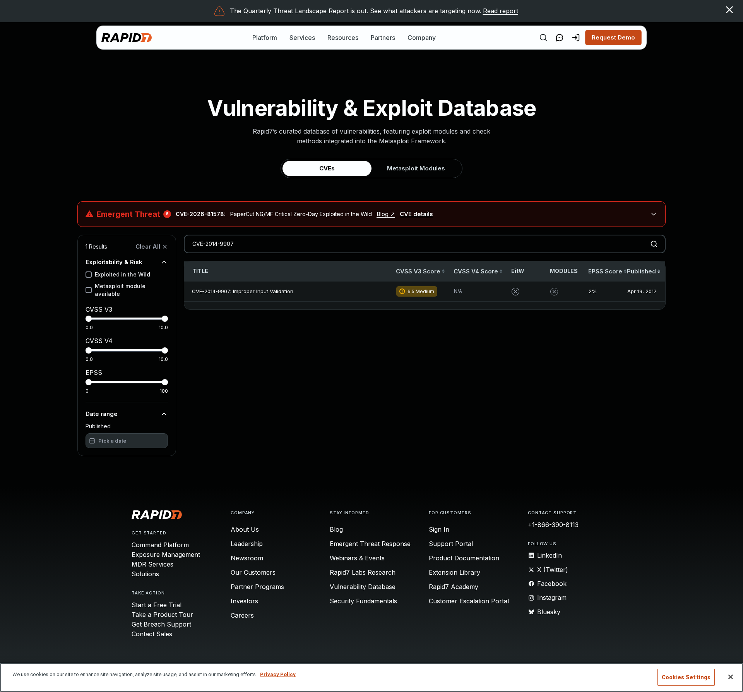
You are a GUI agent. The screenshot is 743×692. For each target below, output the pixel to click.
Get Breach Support (161, 624)
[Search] (543, 38)
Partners (383, 37)
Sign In (439, 529)
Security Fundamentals (363, 601)
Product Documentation (464, 558)
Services (302, 37)
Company (421, 37)
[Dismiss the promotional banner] (729, 9)
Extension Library (454, 572)
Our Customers (253, 572)
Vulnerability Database (362, 587)
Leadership (247, 544)
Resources (342, 37)
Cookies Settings (686, 677)
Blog (336, 529)
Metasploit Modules (416, 168)
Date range (102, 413)
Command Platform (160, 545)
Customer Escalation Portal (469, 601)
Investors (244, 601)
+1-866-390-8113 (553, 525)
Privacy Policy (278, 674)
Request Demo (613, 37)
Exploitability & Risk (114, 262)
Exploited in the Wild (122, 274)
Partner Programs (257, 587)
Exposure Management (166, 554)
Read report (500, 11)
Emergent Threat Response (370, 544)
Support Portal (451, 544)
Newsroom (247, 558)
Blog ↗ (386, 214)
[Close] (730, 676)
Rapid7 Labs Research (362, 572)
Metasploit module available (120, 290)
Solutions (145, 574)
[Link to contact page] (560, 38)
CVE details (416, 214)
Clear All (147, 246)
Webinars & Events (357, 558)
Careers (242, 615)
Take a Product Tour (162, 614)
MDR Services (152, 564)
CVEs (327, 168)
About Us (245, 529)
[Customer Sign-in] (576, 38)
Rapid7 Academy (453, 587)
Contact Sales (152, 634)
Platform (264, 37)
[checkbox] (89, 274)
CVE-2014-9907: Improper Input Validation (242, 291)
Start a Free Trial (156, 605)
